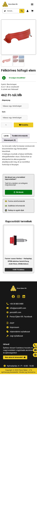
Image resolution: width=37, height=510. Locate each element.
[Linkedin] (23, 296)
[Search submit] (21, 11)
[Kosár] (32, 11)
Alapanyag (6, 100)
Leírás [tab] (6, 136)
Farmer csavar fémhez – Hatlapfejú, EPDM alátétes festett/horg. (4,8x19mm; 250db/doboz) (18, 261)
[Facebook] (13, 296)
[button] (32, 4)
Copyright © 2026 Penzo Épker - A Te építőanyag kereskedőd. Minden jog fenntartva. (18, 371)
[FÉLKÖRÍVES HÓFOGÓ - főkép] (18, 37)
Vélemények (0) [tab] (10, 140)
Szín (3, 112)
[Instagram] (18, 296)
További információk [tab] (20, 136)
